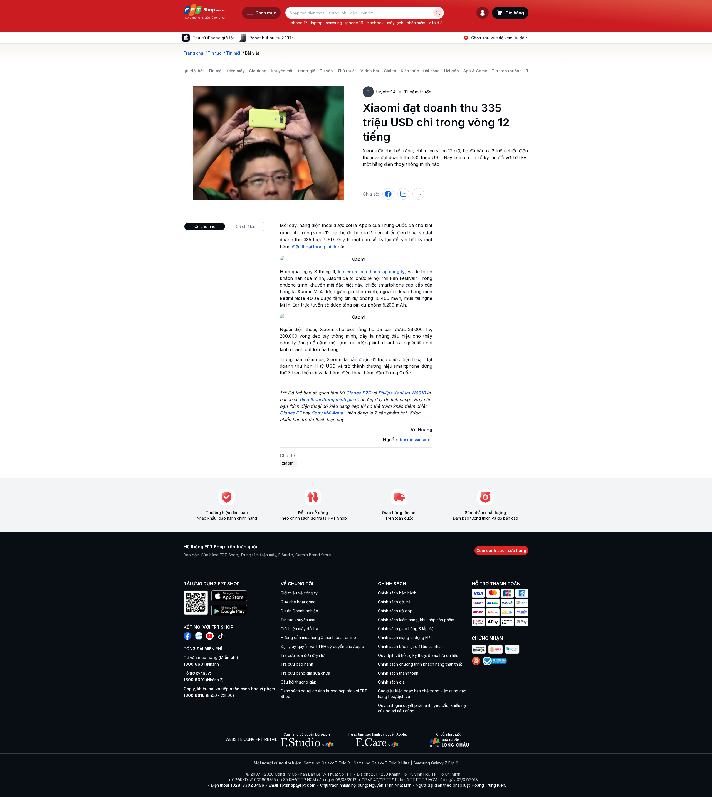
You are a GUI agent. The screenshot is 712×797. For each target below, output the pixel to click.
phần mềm (416, 22)
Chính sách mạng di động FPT (405, 637)
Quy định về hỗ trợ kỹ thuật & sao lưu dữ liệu (418, 655)
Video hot (369, 70)
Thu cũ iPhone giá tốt (213, 37)
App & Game (475, 70)
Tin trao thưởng (507, 70)
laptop (317, 22)
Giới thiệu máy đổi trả (299, 628)
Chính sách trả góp (395, 610)
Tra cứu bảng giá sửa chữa (305, 673)
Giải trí (390, 70)
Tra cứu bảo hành (297, 664)
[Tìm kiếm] (437, 12)
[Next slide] (297, 37)
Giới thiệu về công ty (299, 593)
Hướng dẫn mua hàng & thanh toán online (318, 637)
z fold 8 (436, 22)
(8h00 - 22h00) (209, 695)
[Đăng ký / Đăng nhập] (482, 13)
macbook (375, 22)
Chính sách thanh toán (398, 673)
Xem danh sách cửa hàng (501, 550)
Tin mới (215, 70)
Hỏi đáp (451, 70)
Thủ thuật (346, 70)
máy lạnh (395, 22)
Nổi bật (197, 70)
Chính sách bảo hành (397, 593)
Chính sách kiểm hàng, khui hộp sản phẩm (416, 619)
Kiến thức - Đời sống (420, 70)
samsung (334, 22)
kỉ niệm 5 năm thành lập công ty (371, 271)
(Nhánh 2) (204, 679)
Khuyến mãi (282, 70)
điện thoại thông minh (314, 247)
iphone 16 (354, 22)
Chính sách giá (391, 682)
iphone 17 (299, 22)
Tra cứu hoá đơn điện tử (303, 655)
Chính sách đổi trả (394, 601)
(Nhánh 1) (203, 664)
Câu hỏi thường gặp (299, 682)
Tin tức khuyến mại (298, 619)
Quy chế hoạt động (298, 601)
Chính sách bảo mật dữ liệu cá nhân (410, 646)
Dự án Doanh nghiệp (299, 610)
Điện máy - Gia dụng (246, 70)
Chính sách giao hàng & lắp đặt (406, 628)
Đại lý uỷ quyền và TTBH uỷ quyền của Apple (322, 646)
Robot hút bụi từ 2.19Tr (271, 37)
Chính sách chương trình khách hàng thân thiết (420, 664)
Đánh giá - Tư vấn (315, 70)
